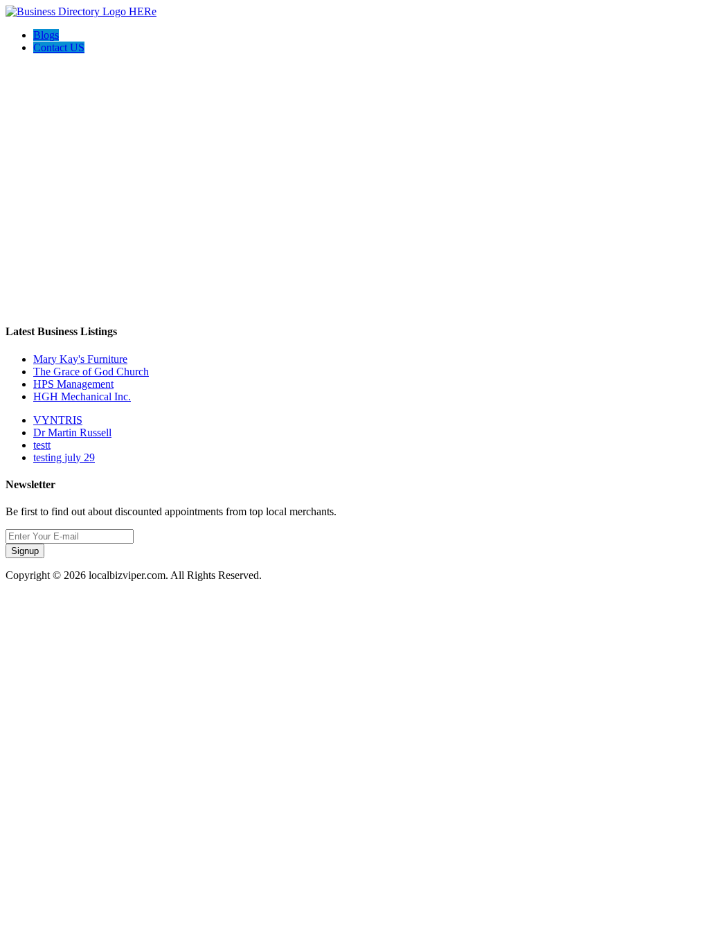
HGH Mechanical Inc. (82, 396)
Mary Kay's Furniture (80, 359)
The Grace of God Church (91, 371)
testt (42, 445)
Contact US (58, 47)
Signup (25, 551)
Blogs (46, 35)
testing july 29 (64, 457)
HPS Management (73, 384)
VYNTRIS (57, 420)
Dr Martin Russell (72, 432)
